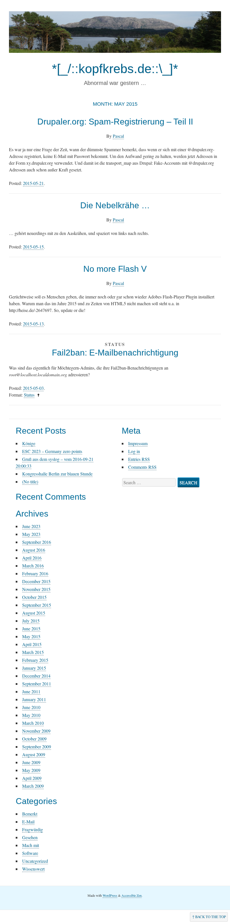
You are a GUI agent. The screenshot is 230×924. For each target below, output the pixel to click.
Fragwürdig (32, 829)
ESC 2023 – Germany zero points (52, 451)
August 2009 (33, 754)
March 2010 (33, 723)
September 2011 (36, 684)
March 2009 (33, 786)
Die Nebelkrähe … (115, 205)
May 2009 (31, 770)
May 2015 (31, 636)
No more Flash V (115, 268)
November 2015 (36, 589)
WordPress (110, 895)
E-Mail (28, 822)
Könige (28, 443)
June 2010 (31, 707)
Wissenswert (33, 869)
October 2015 (34, 597)
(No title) (30, 481)
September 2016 (36, 542)
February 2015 (35, 660)
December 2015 (36, 581)
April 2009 (32, 778)
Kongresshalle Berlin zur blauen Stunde (57, 474)
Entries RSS (139, 459)
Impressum (138, 443)
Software (30, 853)
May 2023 (31, 534)
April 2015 (32, 644)
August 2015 (33, 613)
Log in (134, 451)
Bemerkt (29, 814)
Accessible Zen (131, 895)
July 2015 (31, 621)
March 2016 (33, 566)
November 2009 (36, 731)
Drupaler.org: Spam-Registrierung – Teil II (115, 121)
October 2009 (34, 739)
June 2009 (31, 762)
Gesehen (30, 837)
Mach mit (30, 845)
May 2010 (31, 715)
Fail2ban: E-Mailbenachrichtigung (115, 352)
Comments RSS (142, 467)
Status (29, 395)
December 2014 (36, 676)
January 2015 (34, 668)
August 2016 (33, 550)
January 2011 (34, 699)
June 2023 (31, 526)
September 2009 (36, 746)
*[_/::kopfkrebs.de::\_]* (115, 69)
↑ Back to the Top (209, 916)
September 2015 (36, 605)
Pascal (118, 136)
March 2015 (33, 652)
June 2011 (31, 691)
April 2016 (32, 558)
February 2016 (35, 573)
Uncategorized (35, 861)
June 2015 (31, 628)
